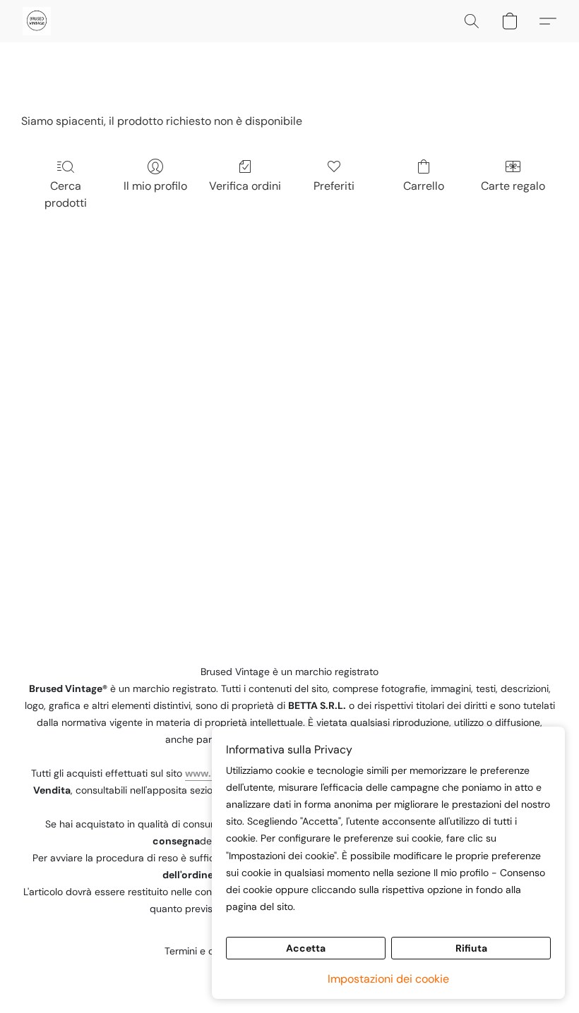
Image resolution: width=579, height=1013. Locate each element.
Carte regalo (513, 185)
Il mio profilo (155, 185)
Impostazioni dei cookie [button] (388, 978)
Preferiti (334, 185)
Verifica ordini (245, 185)
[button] (37, 21)
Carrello (423, 185)
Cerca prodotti (65, 194)
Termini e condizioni (209, 951)
